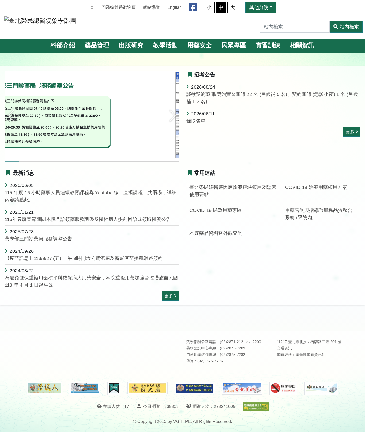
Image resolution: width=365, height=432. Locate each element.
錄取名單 (195, 121)
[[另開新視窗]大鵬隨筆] (242, 388)
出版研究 (131, 45)
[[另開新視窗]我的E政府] (113, 388)
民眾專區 (234, 45)
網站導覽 (151, 7)
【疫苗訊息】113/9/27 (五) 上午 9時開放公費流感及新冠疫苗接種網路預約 (84, 258)
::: (92, 7)
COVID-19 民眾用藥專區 (215, 210)
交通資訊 (284, 348)
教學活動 (165, 45)
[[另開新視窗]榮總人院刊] (44, 388)
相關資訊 (302, 45)
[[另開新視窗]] (92, 116)
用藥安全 (199, 45)
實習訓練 (268, 45)
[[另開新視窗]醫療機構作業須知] (195, 388)
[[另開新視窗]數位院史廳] (147, 388)
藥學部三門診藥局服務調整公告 (38, 239)
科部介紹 (63, 45)
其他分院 (259, 7)
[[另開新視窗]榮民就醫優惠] (84, 388)
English (174, 7)
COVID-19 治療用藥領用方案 (316, 187)
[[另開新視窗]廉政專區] (321, 388)
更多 (350, 132)
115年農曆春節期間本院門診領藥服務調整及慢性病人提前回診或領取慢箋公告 (88, 219)
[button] (11, 116)
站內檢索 (349, 26)
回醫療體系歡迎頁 (119, 7)
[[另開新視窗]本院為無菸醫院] (283, 388)
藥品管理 (97, 45)
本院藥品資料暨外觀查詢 (215, 233)
